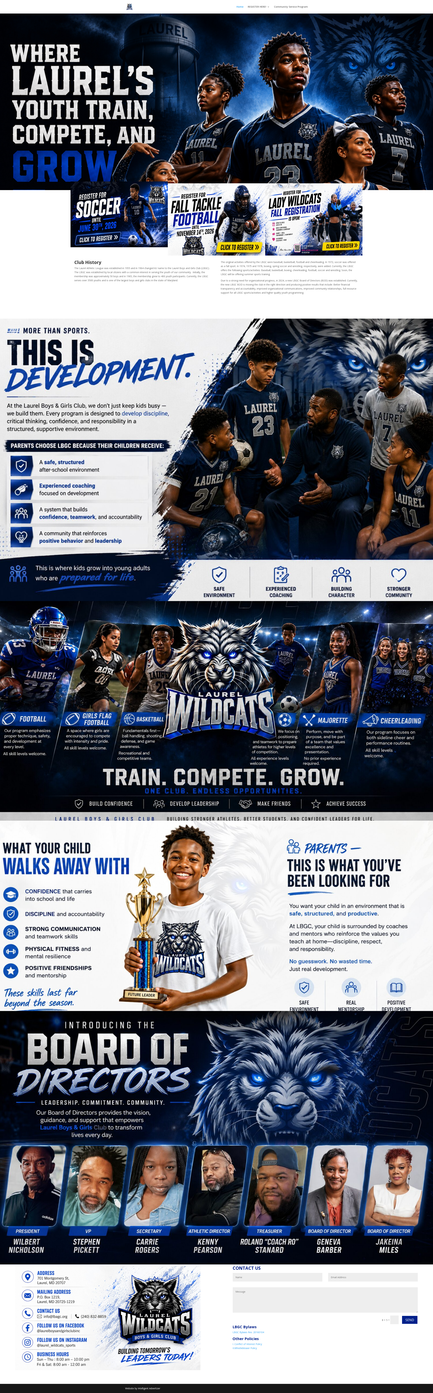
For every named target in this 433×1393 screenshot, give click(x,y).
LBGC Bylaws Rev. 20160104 (248, 1332)
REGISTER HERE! (257, 7)
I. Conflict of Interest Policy (247, 1344)
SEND (409, 1320)
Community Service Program (291, 7)
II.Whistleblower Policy (245, 1348)
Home (239, 7)
